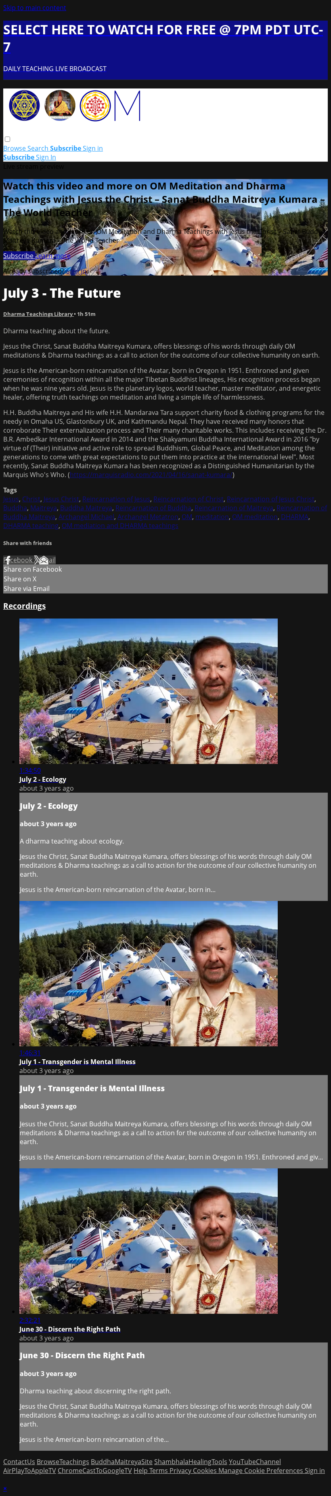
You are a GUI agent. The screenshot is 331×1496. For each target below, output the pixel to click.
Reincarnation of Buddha (153, 507)
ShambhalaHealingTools (190, 1461)
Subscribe (19, 255)
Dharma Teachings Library (38, 314)
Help (141, 1470)
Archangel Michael (86, 516)
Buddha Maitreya (86, 507)
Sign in (93, 148)
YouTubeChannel (255, 1461)
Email (47, 559)
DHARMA (294, 516)
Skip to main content (34, 7)
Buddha (15, 507)
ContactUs (19, 1461)
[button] (7, 139)
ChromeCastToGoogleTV (95, 1470)
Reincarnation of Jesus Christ (270, 498)
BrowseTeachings (63, 1461)
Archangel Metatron (147, 516)
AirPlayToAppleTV (29, 1470)
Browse (15, 148)
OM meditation (255, 516)
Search (38, 148)
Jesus (11, 498)
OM (187, 516)
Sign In (46, 157)
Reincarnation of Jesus (116, 498)
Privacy (181, 1470)
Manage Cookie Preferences (261, 1470)
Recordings (24, 606)
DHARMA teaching (31, 525)
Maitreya (43, 507)
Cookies (205, 1470)
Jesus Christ (61, 498)
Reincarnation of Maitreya (234, 507)
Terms (159, 1470)
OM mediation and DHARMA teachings (120, 525)
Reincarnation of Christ (188, 498)
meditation (212, 516)
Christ (31, 498)
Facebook (18, 559)
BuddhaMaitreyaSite (122, 1461)
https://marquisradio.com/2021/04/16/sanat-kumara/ (151, 474)
